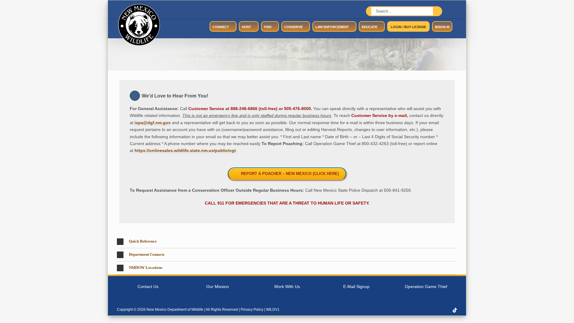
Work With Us (287, 286)
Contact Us (148, 286)
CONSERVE (293, 27)
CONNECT (221, 27)
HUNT (246, 27)
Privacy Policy (252, 309)
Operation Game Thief (426, 286)
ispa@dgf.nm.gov (153, 122)
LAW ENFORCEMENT (332, 27)
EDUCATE (369, 27)
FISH (267, 27)
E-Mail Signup (356, 286)
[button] (287, 241)
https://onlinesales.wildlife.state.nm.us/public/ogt (185, 150)
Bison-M (442, 27)
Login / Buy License (408, 27)
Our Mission (217, 286)
